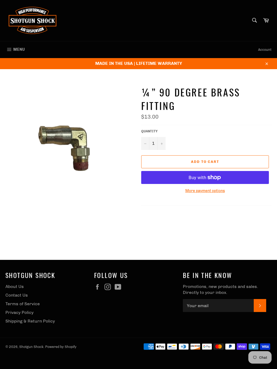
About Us (14, 286)
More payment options (205, 191)
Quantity (149, 131)
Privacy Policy (19, 312)
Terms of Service (22, 303)
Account (265, 50)
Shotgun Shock (31, 347)
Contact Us (16, 295)
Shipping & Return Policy (30, 321)
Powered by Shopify (61, 347)
